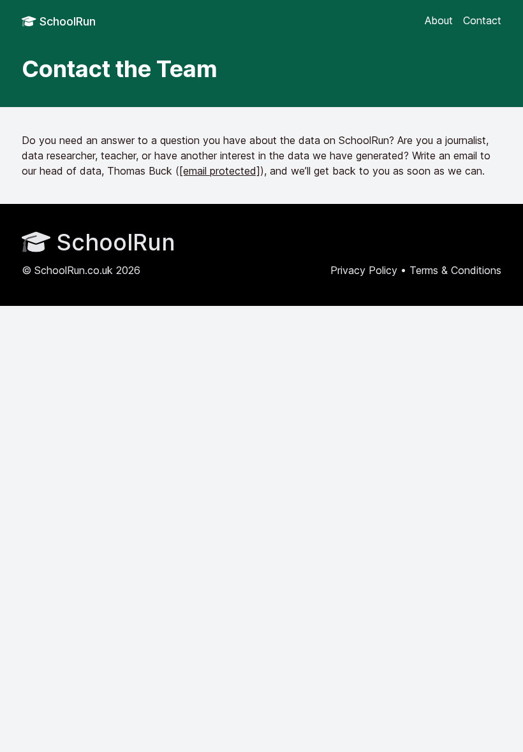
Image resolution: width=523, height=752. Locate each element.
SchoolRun (66, 21)
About (439, 20)
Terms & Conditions (455, 270)
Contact (482, 20)
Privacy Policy (363, 270)
